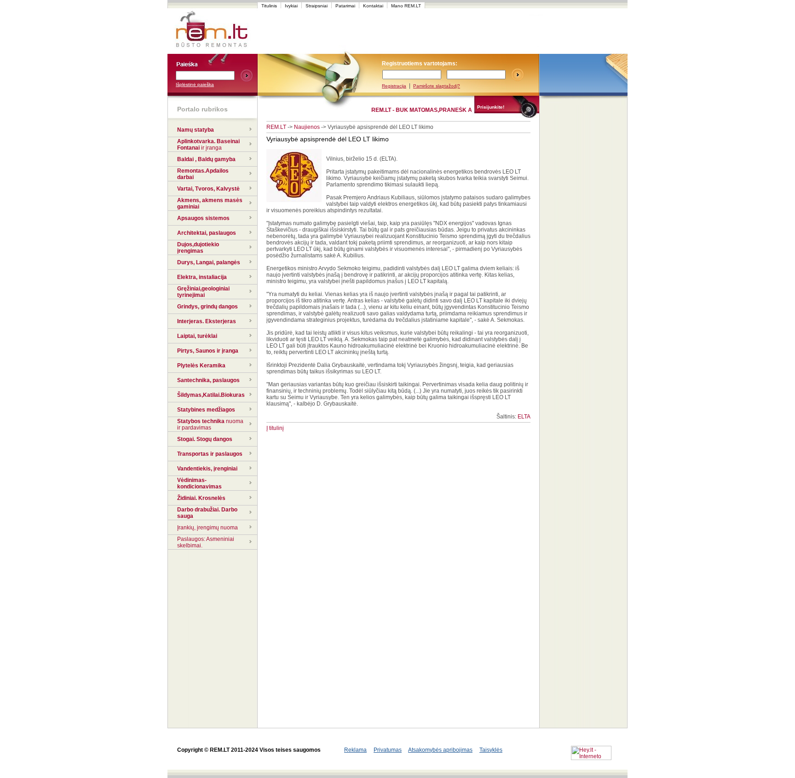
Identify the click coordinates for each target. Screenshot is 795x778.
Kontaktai (373, 5)
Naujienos (307, 127)
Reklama (355, 750)
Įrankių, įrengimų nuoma (207, 527)
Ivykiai (291, 5)
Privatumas (388, 750)
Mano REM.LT (406, 5)
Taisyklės (490, 750)
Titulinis (269, 5)
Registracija (394, 85)
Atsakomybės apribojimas (440, 750)
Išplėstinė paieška (195, 84)
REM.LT (276, 127)
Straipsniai (316, 5)
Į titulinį (275, 428)
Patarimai (345, 5)
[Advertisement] (431, 31)
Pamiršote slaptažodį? (436, 85)
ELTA (524, 416)
